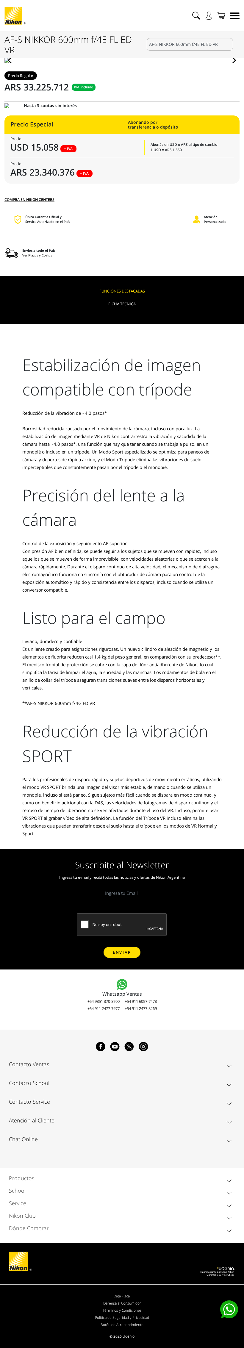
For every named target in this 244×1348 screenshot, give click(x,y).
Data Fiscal (122, 1296)
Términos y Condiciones (122, 1310)
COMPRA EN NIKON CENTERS (29, 199)
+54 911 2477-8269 (141, 1008)
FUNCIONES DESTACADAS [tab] (122, 291)
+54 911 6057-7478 (141, 1001)
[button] (11, 60)
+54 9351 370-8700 (103, 1001)
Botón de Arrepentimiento (122, 1324)
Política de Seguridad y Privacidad (122, 1317)
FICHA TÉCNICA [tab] (122, 303)
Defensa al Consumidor (122, 1303)
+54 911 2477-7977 (103, 1008)
